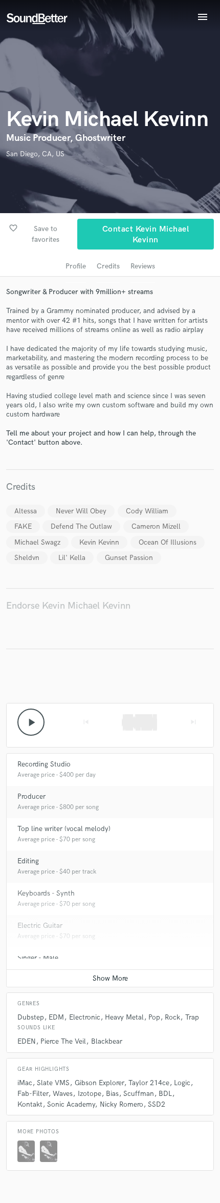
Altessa (25, 511)
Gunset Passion (129, 557)
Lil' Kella (71, 557)
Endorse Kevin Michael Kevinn (68, 606)
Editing (28, 861)
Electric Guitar (39, 925)
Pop (154, 1017)
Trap (192, 1017)
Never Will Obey (81, 511)
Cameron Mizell (156, 526)
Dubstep (30, 1017)
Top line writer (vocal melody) (64, 828)
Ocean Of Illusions (167, 542)
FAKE (23, 526)
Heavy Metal (124, 1017)
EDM (56, 1017)
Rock (172, 1017)
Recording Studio (44, 764)
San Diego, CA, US (35, 154)
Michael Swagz (37, 542)
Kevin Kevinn (99, 542)
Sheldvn (26, 557)
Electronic (84, 1017)
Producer (31, 796)
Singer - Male (37, 957)
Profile (75, 266)
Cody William (147, 511)
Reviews (142, 266)
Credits (108, 266)
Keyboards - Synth (46, 893)
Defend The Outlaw (81, 526)
